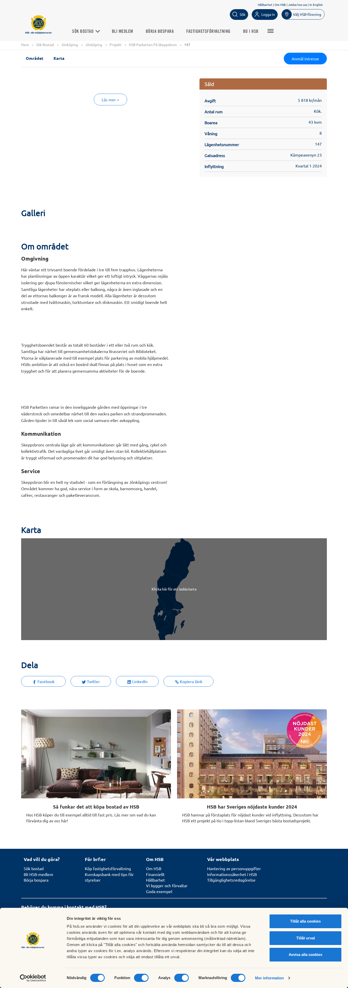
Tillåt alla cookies (305, 921)
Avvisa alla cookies (305, 954)
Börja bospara (160, 32)
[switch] (141, 978)
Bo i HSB (251, 32)
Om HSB (280, 5)
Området (34, 58)
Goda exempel (159, 891)
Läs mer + (110, 99)
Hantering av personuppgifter (234, 868)
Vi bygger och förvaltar (167, 885)
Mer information (269, 978)
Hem (25, 44)
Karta (58, 58)
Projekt (116, 44)
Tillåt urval (305, 938)
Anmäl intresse (305, 58)
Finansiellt (155, 874)
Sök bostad (34, 868)
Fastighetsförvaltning (208, 32)
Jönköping (69, 44)
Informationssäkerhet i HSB (232, 874)
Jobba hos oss (297, 5)
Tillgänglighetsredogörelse (231, 879)
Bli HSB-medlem (38, 874)
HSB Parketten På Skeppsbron (153, 44)
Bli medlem (122, 32)
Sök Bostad (83, 32)
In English (316, 5)
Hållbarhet (265, 5)
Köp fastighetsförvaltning (108, 868)
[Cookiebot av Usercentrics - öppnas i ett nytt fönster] (33, 978)
